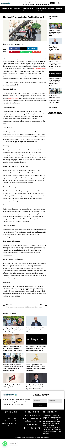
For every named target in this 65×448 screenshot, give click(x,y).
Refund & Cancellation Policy (32, 4)
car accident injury (39, 68)
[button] (62, 3)
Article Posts (19, 44)
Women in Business (41, 8)
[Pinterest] (55, 113)
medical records (13, 98)
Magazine (17, 8)
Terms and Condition (42, 2)
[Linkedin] (58, 113)
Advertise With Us (37, 11)
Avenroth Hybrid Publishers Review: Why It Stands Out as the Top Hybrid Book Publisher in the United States (35, 367)
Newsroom (59, 8)
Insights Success (7, 8)
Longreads (26, 11)
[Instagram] (60, 113)
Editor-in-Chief (28, 8)
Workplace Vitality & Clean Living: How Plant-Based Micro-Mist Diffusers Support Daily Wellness (13, 348)
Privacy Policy (29, 2)
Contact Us (45, 4)
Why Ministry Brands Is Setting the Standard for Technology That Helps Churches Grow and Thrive (36, 348)
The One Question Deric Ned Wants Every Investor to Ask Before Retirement (36, 330)
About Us (21, 2)
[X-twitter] (52, 113)
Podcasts (51, 8)
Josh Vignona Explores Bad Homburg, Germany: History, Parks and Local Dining (13, 330)
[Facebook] (49, 113)
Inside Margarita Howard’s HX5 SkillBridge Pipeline (12, 386)
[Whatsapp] (4, 443)
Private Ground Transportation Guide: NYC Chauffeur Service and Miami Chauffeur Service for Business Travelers (13, 367)
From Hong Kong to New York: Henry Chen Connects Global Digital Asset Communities (35, 387)
